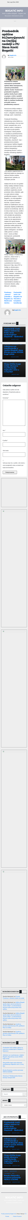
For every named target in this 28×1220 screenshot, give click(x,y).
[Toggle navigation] (15, 20)
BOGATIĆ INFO (14, 10)
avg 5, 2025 (7, 1133)
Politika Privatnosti (17, 1216)
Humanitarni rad (13, 1171)
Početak (7, 1216)
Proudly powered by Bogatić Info (8, 1213)
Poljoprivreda (15, 344)
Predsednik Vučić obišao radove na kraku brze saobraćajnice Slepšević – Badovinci (13, 333)
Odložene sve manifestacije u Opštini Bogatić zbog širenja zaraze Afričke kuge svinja (13, 350)
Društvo (6, 1171)
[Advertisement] (14, 492)
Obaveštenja (7, 344)
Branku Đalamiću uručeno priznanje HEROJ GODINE (12, 1177)
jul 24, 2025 (7, 1165)
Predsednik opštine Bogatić (10, 326)
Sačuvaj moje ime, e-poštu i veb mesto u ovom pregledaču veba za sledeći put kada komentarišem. (14, 465)
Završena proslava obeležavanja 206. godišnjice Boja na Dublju (14, 1025)
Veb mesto (6, 450)
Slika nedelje (7, 1173)
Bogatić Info (15, 339)
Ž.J (25, 1213)
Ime (4, 430)
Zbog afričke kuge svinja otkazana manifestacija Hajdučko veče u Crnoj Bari (12, 368)
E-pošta (5, 440)
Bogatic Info (13, 55)
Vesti (19, 326)
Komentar (6, 398)
